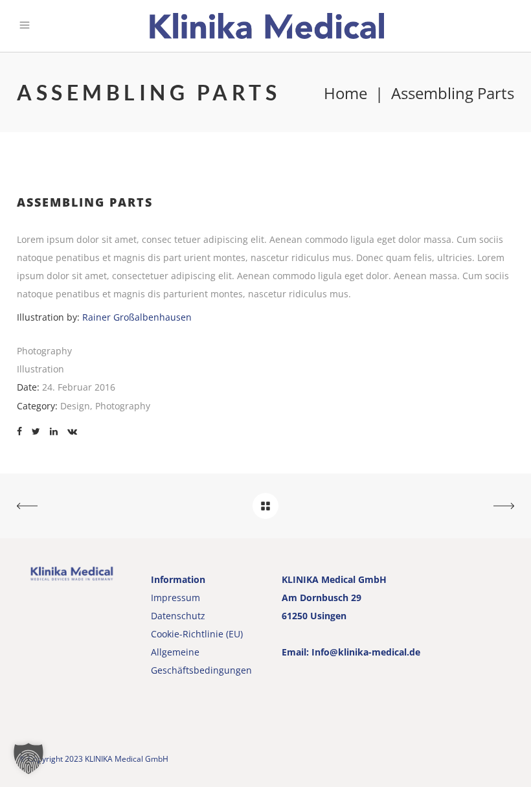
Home (345, 93)
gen (244, 670)
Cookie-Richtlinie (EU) (197, 634)
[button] (28, 758)
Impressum (175, 597)
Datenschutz (178, 616)
